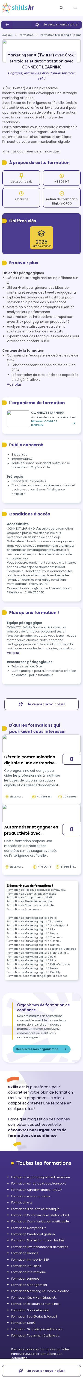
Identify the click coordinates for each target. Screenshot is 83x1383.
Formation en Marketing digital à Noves (32, 968)
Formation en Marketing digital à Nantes (33, 945)
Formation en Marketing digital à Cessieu (34, 941)
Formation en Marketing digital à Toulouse (34, 937)
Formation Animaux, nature (30, 1196)
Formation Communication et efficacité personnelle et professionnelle (40, 1221)
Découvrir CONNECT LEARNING (44, 423)
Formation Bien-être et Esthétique (35, 1209)
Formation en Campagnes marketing (31, 897)
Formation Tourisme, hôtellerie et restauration (35, 1335)
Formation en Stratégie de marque (29, 901)
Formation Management (29, 1285)
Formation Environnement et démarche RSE (39, 1247)
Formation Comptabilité (28, 1228)
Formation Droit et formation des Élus (38, 1240)
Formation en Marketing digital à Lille (31, 929)
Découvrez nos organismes (37, 1049)
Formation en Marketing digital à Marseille (34, 921)
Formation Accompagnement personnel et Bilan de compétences (41, 1177)
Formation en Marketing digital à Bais (31, 956)
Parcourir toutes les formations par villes (40, 1349)
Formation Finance (25, 1253)
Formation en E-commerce (24, 909)
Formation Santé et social (30, 1310)
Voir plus (14, 384)
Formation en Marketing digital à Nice (31, 960)
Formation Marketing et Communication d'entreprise (40, 1291)
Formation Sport (23, 1323)
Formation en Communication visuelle (31, 894)
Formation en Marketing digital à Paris (32, 918)
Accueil (7, 35)
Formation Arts (21, 1202)
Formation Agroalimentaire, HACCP (36, 1190)
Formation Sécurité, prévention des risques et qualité (36, 1329)
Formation (26, 35)
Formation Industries (26, 1266)
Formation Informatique (28, 1272)
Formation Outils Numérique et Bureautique (33, 1298)
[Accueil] (18, 8)
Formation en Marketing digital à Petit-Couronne (38, 964)
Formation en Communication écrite (30, 905)
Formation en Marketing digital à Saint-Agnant (37, 925)
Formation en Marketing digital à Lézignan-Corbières (41, 949)
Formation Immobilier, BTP (30, 1260)
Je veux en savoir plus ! (61, 24)
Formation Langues (25, 1279)
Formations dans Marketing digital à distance (37, 976)
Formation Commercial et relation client (40, 1215)
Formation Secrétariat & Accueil (34, 1316)
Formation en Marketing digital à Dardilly (33, 972)
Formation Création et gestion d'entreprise (33, 1234)
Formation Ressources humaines (35, 1304)
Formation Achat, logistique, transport (38, 1183)
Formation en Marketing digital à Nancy (33, 933)
